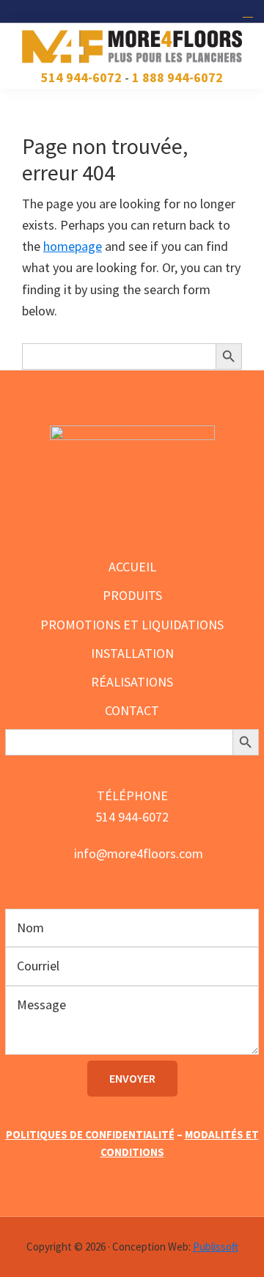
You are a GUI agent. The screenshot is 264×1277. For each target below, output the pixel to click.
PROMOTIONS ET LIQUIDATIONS (132, 624)
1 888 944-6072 (177, 77)
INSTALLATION (132, 653)
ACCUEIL (132, 566)
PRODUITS (132, 595)
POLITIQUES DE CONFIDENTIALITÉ (90, 1134)
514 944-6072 (81, 77)
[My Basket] (250, 11)
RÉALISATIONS (132, 681)
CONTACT (132, 710)
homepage (72, 246)
